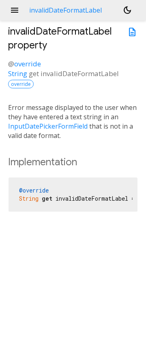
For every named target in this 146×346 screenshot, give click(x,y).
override (27, 63)
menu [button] (14, 10)
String (17, 73)
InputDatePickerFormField (48, 126)
